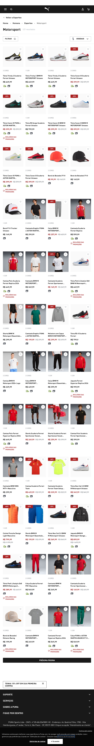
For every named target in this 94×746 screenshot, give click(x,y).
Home (5, 23)
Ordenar (80, 39)
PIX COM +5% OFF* (47, 3)
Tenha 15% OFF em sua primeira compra (20, 684)
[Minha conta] (82, 9)
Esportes (28, 23)
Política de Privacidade (66, 736)
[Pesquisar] (11, 9)
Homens (16, 23)
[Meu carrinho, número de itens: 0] (88, 9)
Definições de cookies (38, 741)
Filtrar (8, 39)
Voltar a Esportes (13, 17)
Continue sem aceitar (85, 731)
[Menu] (5, 9)
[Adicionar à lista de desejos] (21, 49)
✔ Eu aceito (55, 741)
